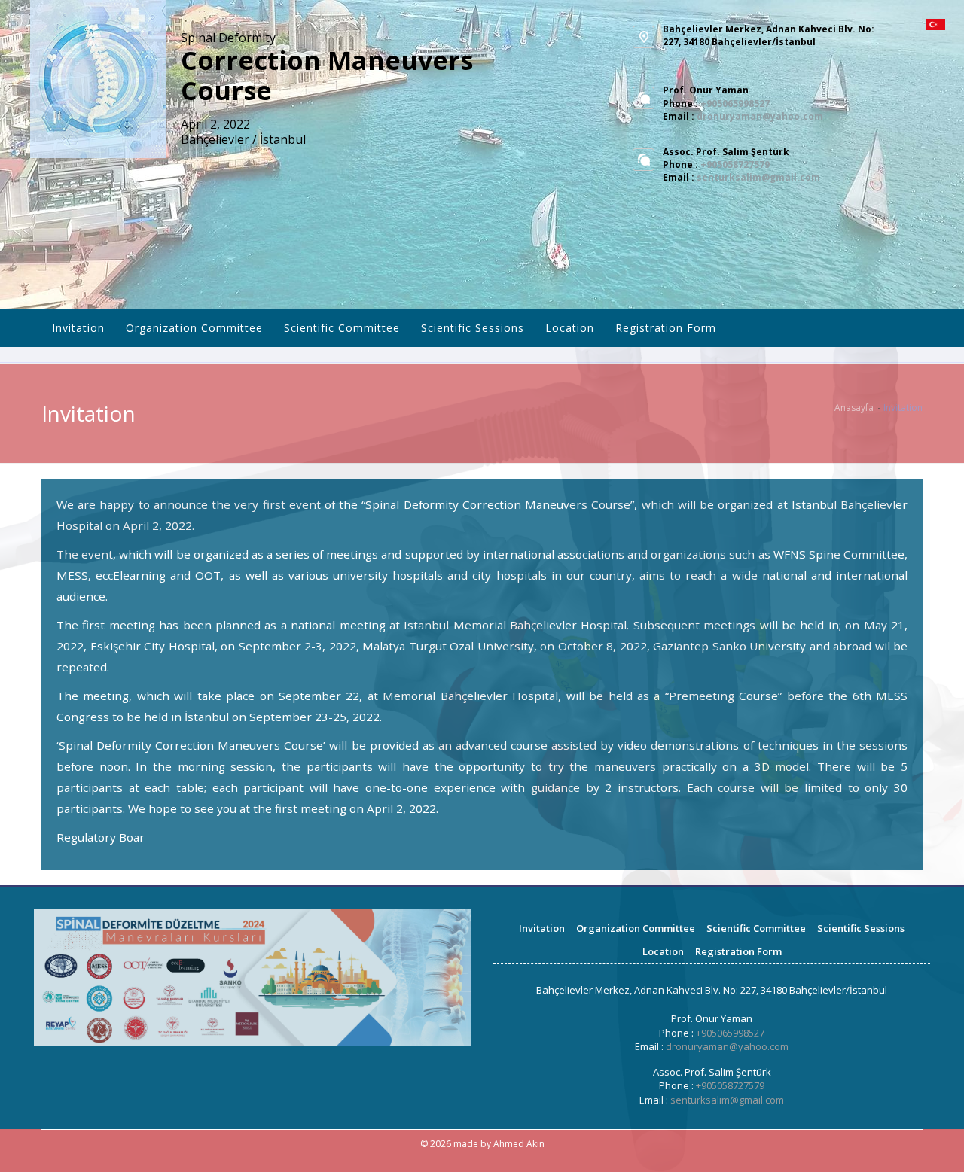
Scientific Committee (342, 328)
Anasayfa (854, 407)
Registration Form (665, 328)
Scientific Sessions (472, 328)
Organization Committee (194, 328)
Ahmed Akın (519, 1143)
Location (569, 328)
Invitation (78, 328)
